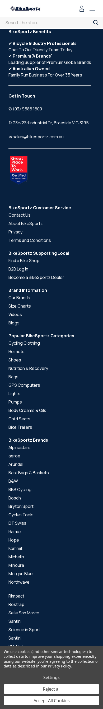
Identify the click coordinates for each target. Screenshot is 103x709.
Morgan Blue (20, 574)
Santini (14, 621)
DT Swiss (17, 523)
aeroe (14, 456)
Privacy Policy (59, 666)
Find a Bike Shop (23, 260)
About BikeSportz (25, 223)
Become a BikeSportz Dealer (36, 277)
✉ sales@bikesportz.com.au (36, 137)
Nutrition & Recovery (28, 368)
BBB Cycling (19, 489)
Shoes (14, 360)
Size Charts (19, 306)
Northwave (19, 582)
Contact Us (19, 215)
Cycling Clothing (24, 343)
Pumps (15, 402)
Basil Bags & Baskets (28, 473)
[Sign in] (81, 9)
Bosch (14, 498)
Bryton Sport (21, 506)
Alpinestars (19, 447)
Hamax (14, 531)
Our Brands (19, 297)
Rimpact (16, 596)
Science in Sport (24, 630)
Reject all (51, 689)
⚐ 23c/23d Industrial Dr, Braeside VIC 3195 (48, 123)
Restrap (16, 604)
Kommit (15, 548)
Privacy (15, 232)
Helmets (16, 351)
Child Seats (19, 419)
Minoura (16, 565)
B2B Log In (18, 269)
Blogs (14, 323)
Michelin (16, 557)
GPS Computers (24, 385)
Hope (13, 540)
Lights (14, 393)
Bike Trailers (20, 427)
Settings (51, 677)
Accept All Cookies (52, 700)
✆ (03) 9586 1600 (25, 109)
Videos (15, 314)
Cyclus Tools (21, 515)
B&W (13, 481)
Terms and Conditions (29, 240)
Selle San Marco (23, 613)
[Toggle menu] (92, 9)
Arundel (15, 464)
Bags (13, 377)
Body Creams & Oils (27, 410)
